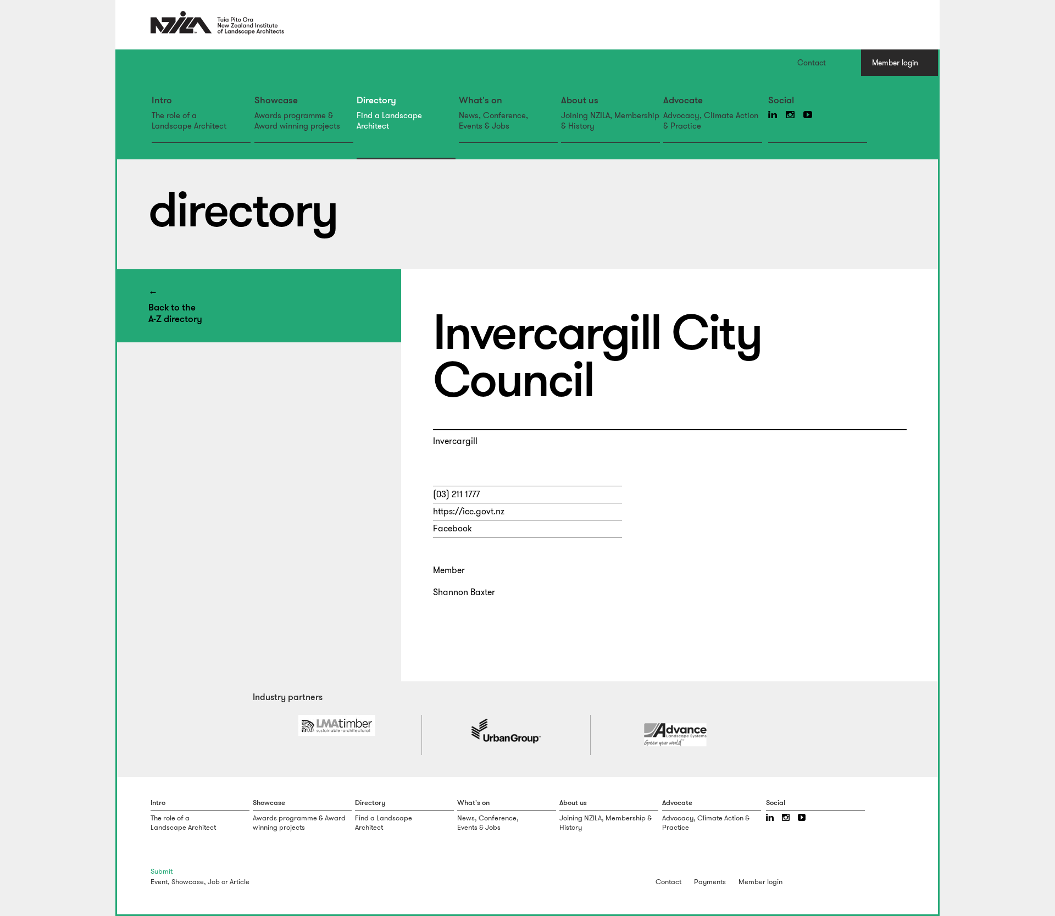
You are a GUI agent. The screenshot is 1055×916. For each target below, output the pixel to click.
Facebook (452, 528)
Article (239, 881)
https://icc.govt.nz (468, 511)
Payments (710, 881)
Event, (160, 881)
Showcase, (188, 881)
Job (214, 881)
